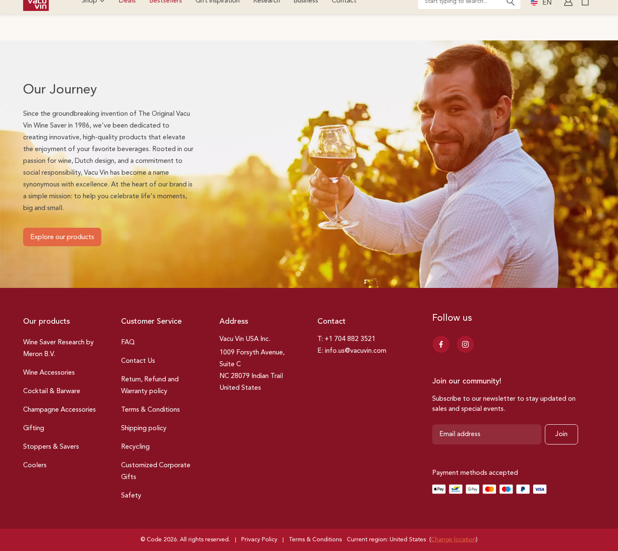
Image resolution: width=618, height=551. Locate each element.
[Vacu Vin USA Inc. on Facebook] (441, 344)
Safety (131, 495)
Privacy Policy (259, 540)
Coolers (35, 465)
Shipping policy (143, 428)
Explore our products (62, 237)
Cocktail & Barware (51, 391)
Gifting (33, 428)
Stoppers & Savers (51, 447)
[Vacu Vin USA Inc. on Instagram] (465, 344)
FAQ (128, 342)
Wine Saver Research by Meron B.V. (58, 348)
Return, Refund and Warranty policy (150, 385)
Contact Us (138, 361)
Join (561, 434)
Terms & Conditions (150, 410)
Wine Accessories (49, 373)
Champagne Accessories (59, 410)
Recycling (135, 447)
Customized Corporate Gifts (155, 471)
